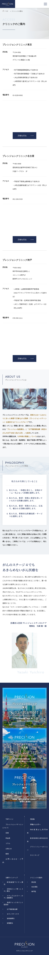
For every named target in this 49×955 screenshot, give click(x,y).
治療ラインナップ (12, 878)
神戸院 (33, 891)
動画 (7, 854)
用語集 (32, 819)
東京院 (33, 882)
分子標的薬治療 (12, 909)
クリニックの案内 (36, 878)
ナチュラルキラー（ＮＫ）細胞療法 (13, 897)
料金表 (8, 838)
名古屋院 (34, 887)
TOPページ (9, 819)
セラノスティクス (13, 914)
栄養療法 (10, 923)
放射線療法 (10, 918)
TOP (6, 11)
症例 (7, 833)
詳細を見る (22, 135)
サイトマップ (34, 855)
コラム (8, 843)
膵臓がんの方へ (35, 824)
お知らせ (9, 849)
